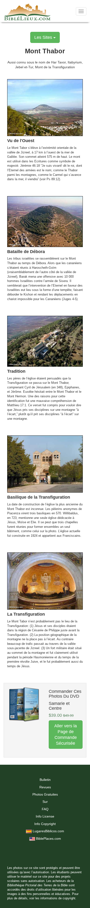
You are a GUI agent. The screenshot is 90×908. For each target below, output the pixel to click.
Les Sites (43, 37)
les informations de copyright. (55, 898)
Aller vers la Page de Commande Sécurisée (65, 734)
